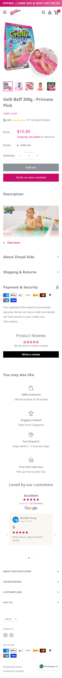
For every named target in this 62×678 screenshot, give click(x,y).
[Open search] (43, 12)
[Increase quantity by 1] (37, 155)
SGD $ (8, 618)
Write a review (31, 354)
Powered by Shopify (13, 671)
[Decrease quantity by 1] (20, 155)
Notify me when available (31, 177)
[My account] (49, 12)
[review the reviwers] (14, 527)
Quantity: (9, 155)
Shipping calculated (28, 137)
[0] (56, 12)
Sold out (31, 167)
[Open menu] (4, 12)
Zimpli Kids (10, 113)
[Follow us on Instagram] (11, 635)
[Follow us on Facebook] (5, 635)
